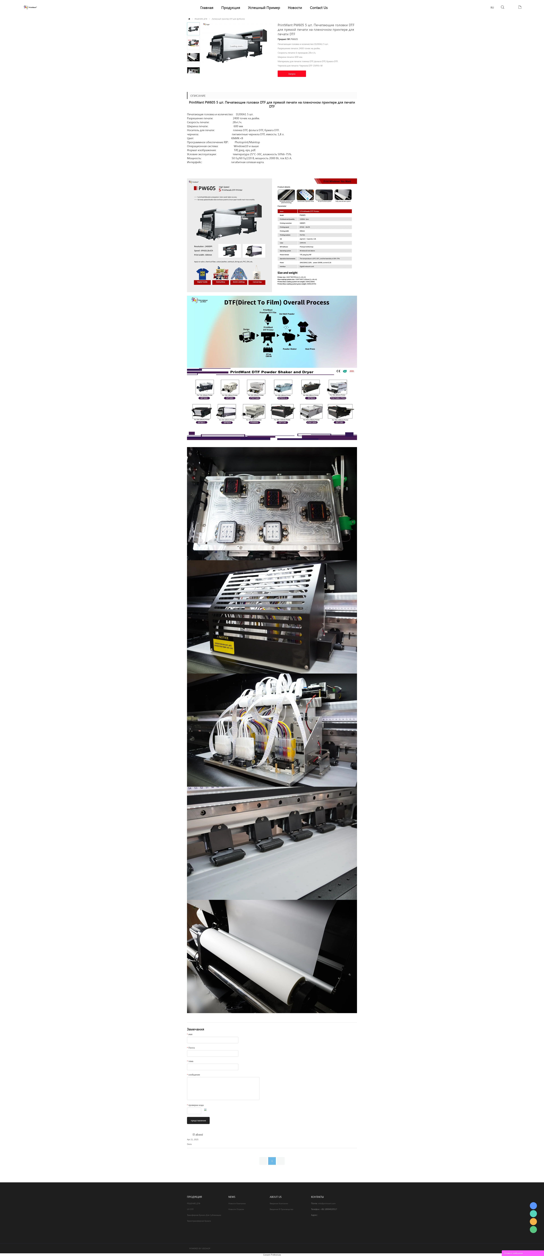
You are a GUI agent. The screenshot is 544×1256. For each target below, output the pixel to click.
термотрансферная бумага (199, 1220)
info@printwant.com (327, 1203)
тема (190, 1061)
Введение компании (279, 1203)
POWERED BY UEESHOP (199, 1248)
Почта (191, 1047)
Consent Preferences (272, 1254)
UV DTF (190, 1209)
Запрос (292, 73)
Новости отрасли (236, 1209)
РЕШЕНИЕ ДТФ (201, 19)
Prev (190, 75)
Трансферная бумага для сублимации (204, 1215)
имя (189, 1034)
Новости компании (237, 1203)
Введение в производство (281, 1209)
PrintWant (533, 1205)
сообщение (193, 1074)
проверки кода (195, 1104)
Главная (189, 19)
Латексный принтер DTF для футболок (228, 19)
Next (196, 75)
